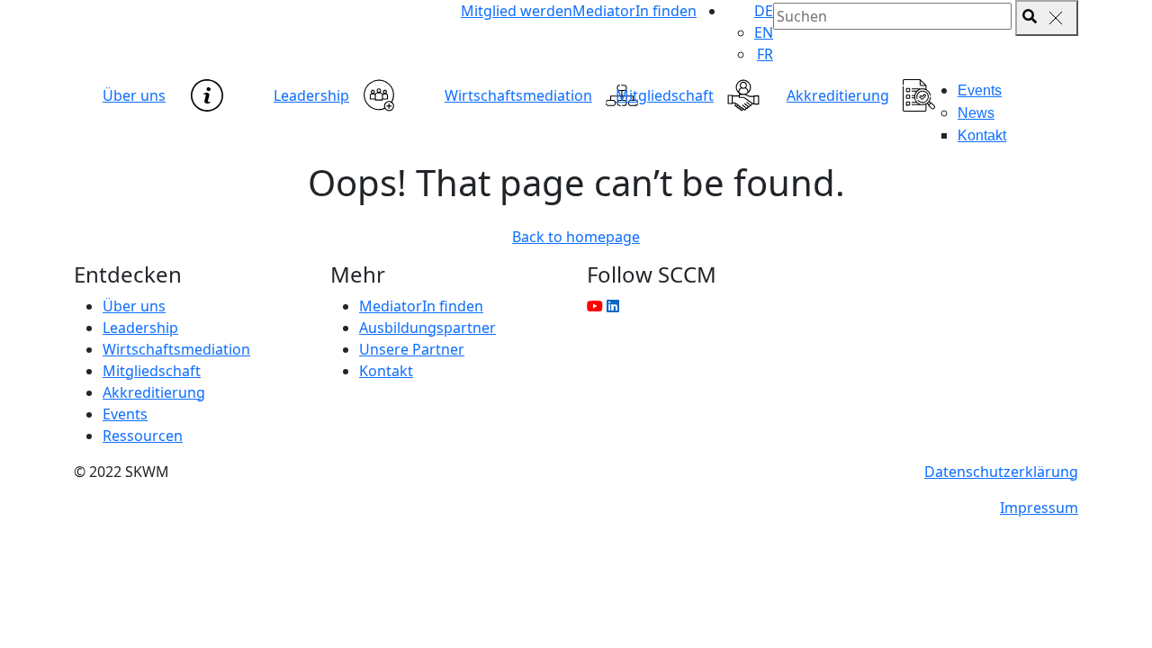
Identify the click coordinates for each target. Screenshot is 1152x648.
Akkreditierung (838, 95)
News (976, 113)
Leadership (311, 95)
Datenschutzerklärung (1001, 472)
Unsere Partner (411, 349)
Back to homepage (576, 237)
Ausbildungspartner (427, 328)
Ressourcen (143, 436)
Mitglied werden (516, 11)
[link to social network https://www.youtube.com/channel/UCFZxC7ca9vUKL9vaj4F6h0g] (595, 306)
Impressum (1039, 508)
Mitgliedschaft (665, 95)
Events (980, 90)
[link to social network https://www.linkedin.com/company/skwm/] (613, 306)
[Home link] (234, 31)
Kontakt (982, 135)
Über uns (134, 95)
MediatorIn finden (634, 11)
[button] (763, 11)
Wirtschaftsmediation (518, 95)
